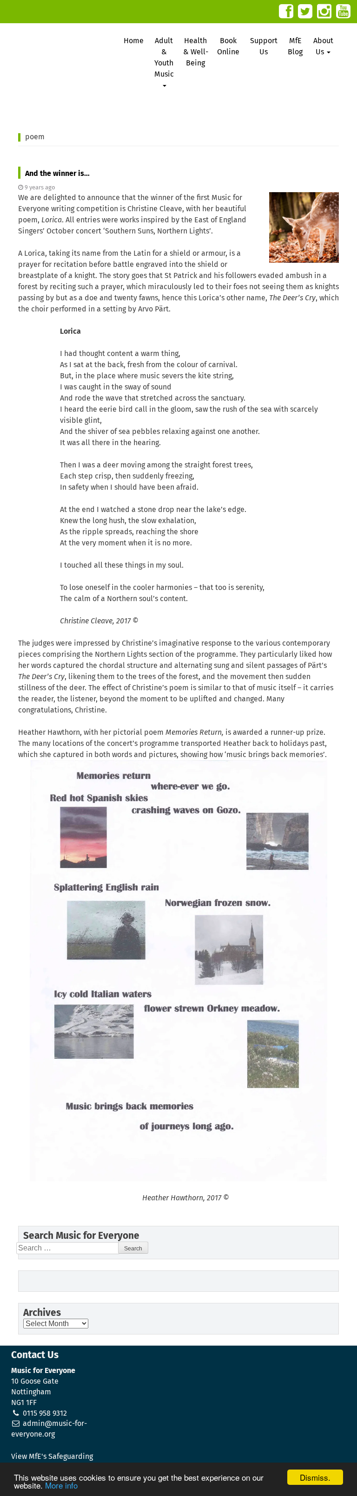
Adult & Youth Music (164, 57)
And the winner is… (57, 173)
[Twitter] (305, 11)
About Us (323, 46)
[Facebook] (286, 11)
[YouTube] (343, 11)
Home (134, 41)
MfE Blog (295, 46)
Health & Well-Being (195, 52)
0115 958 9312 (45, 1413)
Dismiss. (315, 1477)
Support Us (264, 46)
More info (61, 1485)
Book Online (228, 46)
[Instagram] (324, 11)
